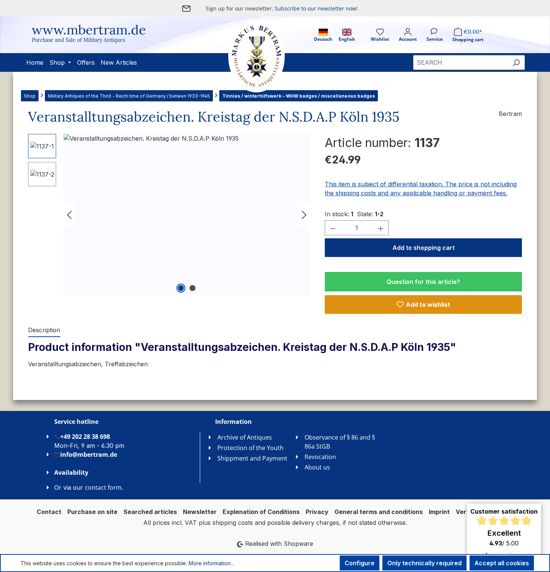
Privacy (317, 512)
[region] (169, 214)
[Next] (304, 214)
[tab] (44, 330)
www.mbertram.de (89, 29)
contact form (103, 487)
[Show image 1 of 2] (181, 288)
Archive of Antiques (244, 437)
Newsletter (200, 512)
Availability (71, 472)
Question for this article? (423, 281)
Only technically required (424, 563)
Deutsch (323, 39)
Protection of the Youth (250, 448)
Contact (49, 512)
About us (317, 467)
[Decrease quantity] (332, 227)
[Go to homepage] (249, 56)
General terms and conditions (378, 512)
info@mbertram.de (88, 454)
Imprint (439, 512)
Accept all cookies (501, 563)
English (347, 39)
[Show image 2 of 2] (192, 288)
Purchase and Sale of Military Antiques (78, 40)
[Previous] (69, 214)
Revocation (320, 457)
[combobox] (460, 62)
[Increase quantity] (381, 227)
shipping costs (233, 522)
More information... (211, 563)
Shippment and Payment (252, 458)
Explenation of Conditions (261, 512)
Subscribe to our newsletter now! (316, 8)
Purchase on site (92, 512)
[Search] (516, 62)
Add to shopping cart (423, 247)
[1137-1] (187, 214)
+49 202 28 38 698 (85, 436)
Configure (360, 563)
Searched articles (150, 512)
